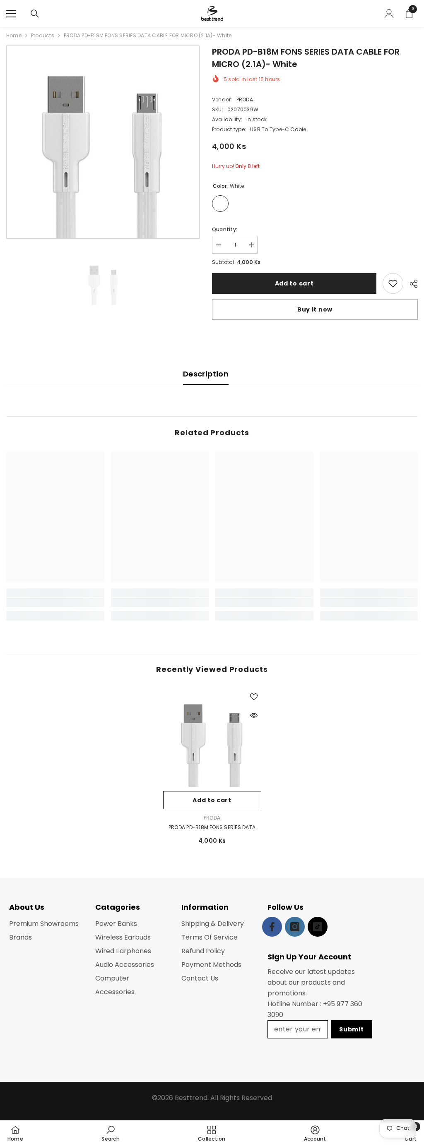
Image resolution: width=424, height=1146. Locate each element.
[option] (103, 142)
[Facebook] (272, 927)
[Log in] (389, 13)
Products (42, 35)
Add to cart (294, 283)
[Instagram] (295, 927)
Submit (351, 1029)
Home (14, 35)
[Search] (35, 14)
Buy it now (314, 309)
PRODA (244, 99)
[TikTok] (318, 927)
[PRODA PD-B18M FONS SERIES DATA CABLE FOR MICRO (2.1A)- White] (212, 738)
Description (206, 374)
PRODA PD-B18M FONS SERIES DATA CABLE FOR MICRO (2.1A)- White (212, 828)
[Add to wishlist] (393, 283)
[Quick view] (253, 715)
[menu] (11, 14)
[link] (55, 602)
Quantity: (224, 229)
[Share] (410, 284)
